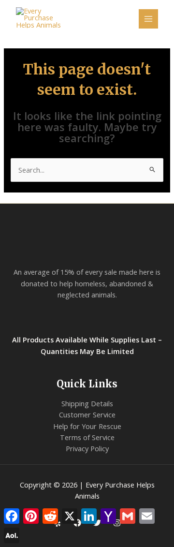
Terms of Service (87, 437)
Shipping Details (87, 403)
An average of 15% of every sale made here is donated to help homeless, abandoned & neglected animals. (87, 283)
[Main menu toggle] (148, 19)
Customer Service (87, 414)
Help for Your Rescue (87, 426)
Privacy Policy (87, 448)
